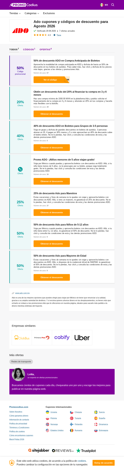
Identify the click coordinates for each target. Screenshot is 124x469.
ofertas (45, 49)
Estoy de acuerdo (104, 463)
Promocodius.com (18, 407)
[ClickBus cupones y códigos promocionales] (22, 337)
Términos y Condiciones (19, 427)
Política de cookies (17, 431)
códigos (28, 49)
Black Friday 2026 (16, 439)
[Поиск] (112, 5)
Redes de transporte (21, 361)
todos (13, 49)
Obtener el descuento (52, 114)
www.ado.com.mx (22, 293)
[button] (16, 13)
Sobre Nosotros (15, 412)
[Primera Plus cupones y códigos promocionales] (42, 337)
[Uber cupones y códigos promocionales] (82, 337)
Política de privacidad (18, 424)
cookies (82, 461)
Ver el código (50, 79)
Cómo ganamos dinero (18, 416)
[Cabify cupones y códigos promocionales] (62, 337)
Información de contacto (19, 420)
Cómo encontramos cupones (21, 435)
